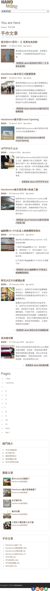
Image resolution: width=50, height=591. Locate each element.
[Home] (9, 8)
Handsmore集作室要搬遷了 (24, 489)
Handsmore (18, 585)
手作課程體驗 (11, 563)
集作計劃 (16, 511)
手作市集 (9, 557)
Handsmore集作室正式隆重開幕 (18, 74)
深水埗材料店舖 (12, 462)
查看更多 (32, 64)
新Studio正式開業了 (21, 478)
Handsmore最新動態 (19, 482)
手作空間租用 (11, 450)
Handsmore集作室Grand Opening (20, 119)
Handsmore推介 (12, 545)
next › (7, 428)
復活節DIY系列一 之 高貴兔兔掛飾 (19, 42)
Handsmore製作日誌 (14, 554)
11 (6, 424)
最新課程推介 (11, 456)
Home (3, 27)
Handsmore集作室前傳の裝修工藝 (19, 189)
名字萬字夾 (10, 453)
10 (6, 420)
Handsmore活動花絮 (14, 551)
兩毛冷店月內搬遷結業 (13, 280)
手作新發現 (10, 560)
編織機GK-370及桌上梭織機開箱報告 (21, 230)
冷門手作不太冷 (9, 148)
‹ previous (9, 383)
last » (7, 432)
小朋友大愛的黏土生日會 (23, 522)
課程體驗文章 (11, 459)
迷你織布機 (7, 338)
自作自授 (9, 566)
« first (7, 378)
